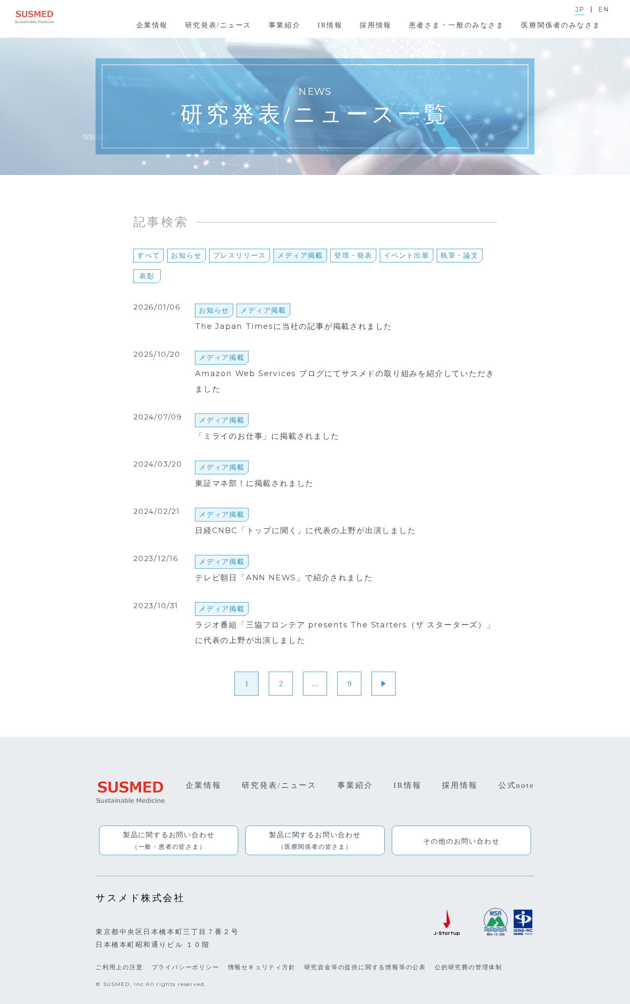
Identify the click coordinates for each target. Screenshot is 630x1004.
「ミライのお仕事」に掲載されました (267, 436)
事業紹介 (355, 785)
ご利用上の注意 (119, 967)
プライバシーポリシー (185, 967)
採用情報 (460, 785)
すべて (148, 255)
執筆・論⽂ (460, 255)
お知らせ (186, 255)
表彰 (147, 276)
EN (603, 9)
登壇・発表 (353, 255)
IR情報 (407, 785)
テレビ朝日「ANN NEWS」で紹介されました (283, 578)
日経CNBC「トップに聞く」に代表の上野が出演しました (305, 531)
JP (580, 9)
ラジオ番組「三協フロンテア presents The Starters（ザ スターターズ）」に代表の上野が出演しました (345, 633)
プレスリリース (240, 255)
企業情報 (204, 785)
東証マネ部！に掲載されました (254, 483)
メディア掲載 (300, 255)
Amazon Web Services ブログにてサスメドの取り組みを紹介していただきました (344, 382)
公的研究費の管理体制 (468, 967)
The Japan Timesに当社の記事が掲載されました (293, 327)
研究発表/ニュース (279, 785)
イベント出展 (406, 255)
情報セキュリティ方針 (262, 967)
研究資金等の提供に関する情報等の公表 (365, 967)
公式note (516, 785)
